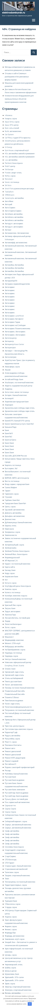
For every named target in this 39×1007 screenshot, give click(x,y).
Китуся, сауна (10, 583)
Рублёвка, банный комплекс (16, 774)
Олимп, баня (10, 669)
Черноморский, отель (14, 964)
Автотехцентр (10, 338)
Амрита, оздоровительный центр (18, 386)
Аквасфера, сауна (12, 366)
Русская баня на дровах (14, 780)
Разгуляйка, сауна (12, 739)
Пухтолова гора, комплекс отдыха (19, 729)
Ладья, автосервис (12, 611)
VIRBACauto (9, 195)
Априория (9, 405)
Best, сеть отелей (12, 128)
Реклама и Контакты (13, 745)
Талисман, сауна (12, 872)
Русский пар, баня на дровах (16, 793)
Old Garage (9, 169)
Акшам (8, 370)
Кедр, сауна (10, 573)
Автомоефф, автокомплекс (16, 242)
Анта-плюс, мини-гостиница (17, 392)
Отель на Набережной (14, 678)
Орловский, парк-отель (14, 672)
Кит (6, 580)
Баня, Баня (9, 443)
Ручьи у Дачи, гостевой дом (16, 799)
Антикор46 (9, 398)
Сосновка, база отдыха (14, 847)
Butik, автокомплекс (13, 131)
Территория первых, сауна (16, 885)
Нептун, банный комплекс (15, 659)
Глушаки (8, 497)
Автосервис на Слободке (15, 325)
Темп (7, 878)
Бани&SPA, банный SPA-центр (17, 420)
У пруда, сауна (11, 907)
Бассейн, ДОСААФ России (16, 456)
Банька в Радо (10, 427)
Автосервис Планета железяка (17, 328)
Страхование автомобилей (16, 869)
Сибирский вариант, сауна (16, 821)
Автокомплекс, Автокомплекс (17, 233)
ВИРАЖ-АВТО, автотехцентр (17, 478)
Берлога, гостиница (13, 465)
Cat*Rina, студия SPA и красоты (17, 138)
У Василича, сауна (12, 904)
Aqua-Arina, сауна (12, 122)
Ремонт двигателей (13, 751)
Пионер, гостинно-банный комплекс (20, 688)
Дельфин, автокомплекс (15, 516)
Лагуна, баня (10, 608)
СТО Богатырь (11, 859)
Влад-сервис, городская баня (17, 484)
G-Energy (8, 147)
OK (30, 1004)
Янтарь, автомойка (12, 993)
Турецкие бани (11, 901)
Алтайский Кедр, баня (14, 379)
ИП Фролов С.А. (11, 560)
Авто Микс (9, 201)
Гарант (7, 490)
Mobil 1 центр (10, 166)
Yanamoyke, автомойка (14, 198)
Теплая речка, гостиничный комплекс (20, 882)
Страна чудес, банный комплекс (18, 866)
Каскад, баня (10, 570)
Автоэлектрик (10, 357)
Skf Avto (8, 185)
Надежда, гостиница (13, 653)
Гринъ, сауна (10, 506)
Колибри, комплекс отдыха (16, 595)
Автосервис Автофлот (14, 319)
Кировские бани (11, 576)
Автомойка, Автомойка (14, 265)
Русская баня (10, 777)
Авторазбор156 (11, 281)
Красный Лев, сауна (13, 605)
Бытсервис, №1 (11, 468)
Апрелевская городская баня (16, 401)
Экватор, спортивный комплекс (18, 987)
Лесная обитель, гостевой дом (17, 618)
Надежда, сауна (11, 656)
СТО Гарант (9, 863)
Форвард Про (10, 933)
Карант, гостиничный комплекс (17, 564)
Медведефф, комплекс (14, 640)
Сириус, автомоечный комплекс (18, 824)
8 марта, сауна (11, 118)
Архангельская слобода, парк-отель (20, 408)
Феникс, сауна (11, 929)
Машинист (9, 637)
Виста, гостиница (12, 481)
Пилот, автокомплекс (13, 685)
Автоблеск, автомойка (14, 217)
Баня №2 (8, 436)
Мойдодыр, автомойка (14, 646)
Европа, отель (10, 525)
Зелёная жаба (10, 548)
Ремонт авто (10, 748)
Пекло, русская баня (13, 681)
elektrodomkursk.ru (13, 12)
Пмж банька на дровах (14, 700)
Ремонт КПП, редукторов (15, 758)
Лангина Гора (10, 615)
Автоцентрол (10, 347)
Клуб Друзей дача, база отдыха (18, 586)
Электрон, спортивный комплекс (18, 990)
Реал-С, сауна (11, 742)
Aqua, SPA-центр (11, 125)
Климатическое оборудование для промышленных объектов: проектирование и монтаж (19, 98)
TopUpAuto (9, 191)
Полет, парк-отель (12, 704)
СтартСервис (10, 856)
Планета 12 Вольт (12, 697)
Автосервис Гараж (12, 322)
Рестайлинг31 (10, 764)
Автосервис (10, 287)
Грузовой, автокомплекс (15, 510)
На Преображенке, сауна (15, 649)
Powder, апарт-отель (13, 172)
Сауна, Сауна (10, 809)
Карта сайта (10, 567)
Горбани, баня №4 (12, 500)
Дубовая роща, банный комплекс (18, 522)
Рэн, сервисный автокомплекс (17, 802)
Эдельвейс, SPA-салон (14, 977)
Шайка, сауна (10, 967)
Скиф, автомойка (12, 831)
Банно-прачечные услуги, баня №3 (19, 424)
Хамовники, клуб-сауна (14, 939)
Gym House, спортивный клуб (17, 150)
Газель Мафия (11, 487)
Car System (9, 134)
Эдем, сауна (10, 983)
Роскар (8, 770)
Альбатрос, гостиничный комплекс (19, 382)
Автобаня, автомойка (13, 214)
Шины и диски (11, 971)
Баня (7, 430)
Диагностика (10, 519)
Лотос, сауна (10, 627)
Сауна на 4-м (10, 805)
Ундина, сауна (11, 917)
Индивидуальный (12, 557)
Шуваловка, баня (12, 974)
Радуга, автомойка (12, 735)
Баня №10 (9, 433)
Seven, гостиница (12, 182)
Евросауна (9, 529)
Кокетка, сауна (11, 589)
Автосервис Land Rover (14, 316)
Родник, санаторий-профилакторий (19, 767)
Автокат (8, 230)
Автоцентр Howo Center (14, 344)
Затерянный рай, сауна (14, 545)
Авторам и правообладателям (17, 284)
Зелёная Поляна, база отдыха (17, 551)
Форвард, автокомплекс (14, 936)
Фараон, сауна (11, 926)
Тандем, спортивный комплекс (17, 875)
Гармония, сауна (12, 494)
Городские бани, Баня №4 (15, 503)
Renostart (9, 179)
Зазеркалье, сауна (12, 532)
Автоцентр (9, 341)
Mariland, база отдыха (14, 163)
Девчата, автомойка (13, 513)
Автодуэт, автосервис (14, 223)
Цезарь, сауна (11, 955)
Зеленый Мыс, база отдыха (16, 554)
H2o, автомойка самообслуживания (19, 153)
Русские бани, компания (15, 789)
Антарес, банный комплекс (16, 395)
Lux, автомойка (11, 160)
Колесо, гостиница (12, 592)
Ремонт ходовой (11, 761)
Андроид (8, 389)
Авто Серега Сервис (13, 211)
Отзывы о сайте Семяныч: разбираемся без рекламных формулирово (17, 76)
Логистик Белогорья (13, 624)
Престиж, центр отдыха (14, 726)
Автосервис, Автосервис (15, 331)
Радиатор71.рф (11, 732)
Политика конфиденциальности (18, 707)
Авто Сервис (10, 207)
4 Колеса (8, 115)
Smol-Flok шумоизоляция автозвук (19, 188)
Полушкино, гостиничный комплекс (19, 710)
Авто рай (8, 204)
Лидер (7, 621)
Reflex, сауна (10, 176)
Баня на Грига (10, 440)
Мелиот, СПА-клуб (12, 643)
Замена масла (11, 535)
